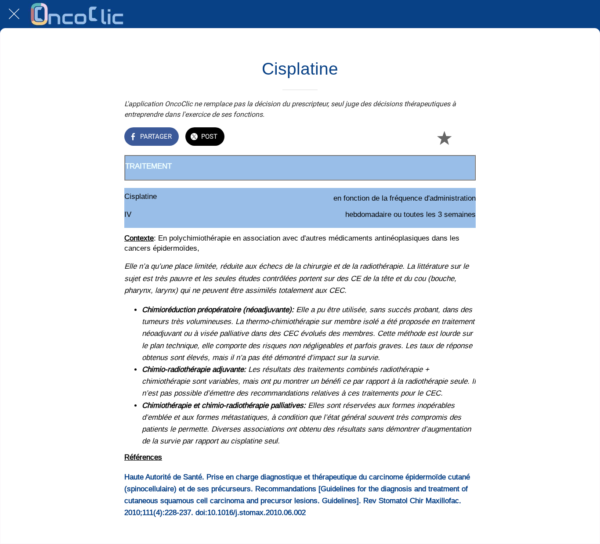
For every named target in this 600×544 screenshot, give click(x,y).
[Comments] (465, 137)
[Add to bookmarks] (444, 137)
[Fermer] (14, 14)
